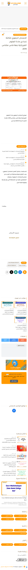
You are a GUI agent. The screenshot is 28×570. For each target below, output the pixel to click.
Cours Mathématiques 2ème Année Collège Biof (14, 499)
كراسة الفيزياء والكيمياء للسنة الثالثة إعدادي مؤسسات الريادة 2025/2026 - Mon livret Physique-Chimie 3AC (9, 441)
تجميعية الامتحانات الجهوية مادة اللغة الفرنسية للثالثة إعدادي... (15, 158)
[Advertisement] (14, 17)
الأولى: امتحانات (22, 544)
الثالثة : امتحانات (22, 515)
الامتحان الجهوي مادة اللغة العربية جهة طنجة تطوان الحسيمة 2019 (9, 465)
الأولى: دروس (9, 544)
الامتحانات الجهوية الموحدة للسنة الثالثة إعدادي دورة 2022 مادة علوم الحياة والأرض (9, 473)
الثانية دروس (23, 533)
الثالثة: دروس (23, 519)
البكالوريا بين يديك (22, 555)
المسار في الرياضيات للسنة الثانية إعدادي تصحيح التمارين (9, 448)
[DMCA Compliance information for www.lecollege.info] (21, 561)
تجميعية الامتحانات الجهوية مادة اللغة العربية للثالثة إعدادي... (9, 28)
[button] (20, 272)
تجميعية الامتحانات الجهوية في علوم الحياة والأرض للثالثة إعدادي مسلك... (14, 164)
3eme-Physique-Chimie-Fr (19, 34)
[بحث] (2, 3)
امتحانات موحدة (22, 265)
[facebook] (14, 410)
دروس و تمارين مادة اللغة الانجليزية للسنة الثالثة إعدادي (9, 456)
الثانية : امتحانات (22, 530)
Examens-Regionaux (12, 265)
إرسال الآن (14, 381)
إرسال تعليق (21, 345)
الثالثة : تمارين (9, 515)
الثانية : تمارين (9, 530)
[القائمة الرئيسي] (25, 3)
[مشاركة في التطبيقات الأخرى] (7, 272)
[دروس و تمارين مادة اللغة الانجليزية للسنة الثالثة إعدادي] (22, 456)
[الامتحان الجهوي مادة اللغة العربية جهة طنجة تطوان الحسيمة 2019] (22, 464)
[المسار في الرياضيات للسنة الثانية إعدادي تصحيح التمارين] (22, 448)
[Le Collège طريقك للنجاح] (14, 3)
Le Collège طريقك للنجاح (7, 566)
